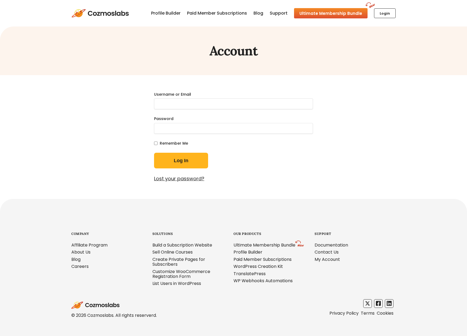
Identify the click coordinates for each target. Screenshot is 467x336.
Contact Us (327, 252)
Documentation (331, 245)
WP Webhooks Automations (263, 281)
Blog (258, 13)
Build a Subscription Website (182, 245)
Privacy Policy (344, 313)
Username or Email (172, 94)
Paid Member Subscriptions (217, 13)
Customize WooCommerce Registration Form (181, 274)
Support (279, 13)
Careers (80, 266)
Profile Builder (166, 13)
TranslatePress (250, 274)
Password (164, 118)
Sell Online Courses (172, 252)
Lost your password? (179, 178)
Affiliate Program (89, 245)
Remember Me (174, 143)
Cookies (385, 313)
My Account (327, 259)
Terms (368, 313)
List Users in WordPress (176, 283)
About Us (81, 252)
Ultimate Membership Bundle (330, 13)
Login (385, 13)
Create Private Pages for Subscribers (178, 261)
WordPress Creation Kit (258, 266)
